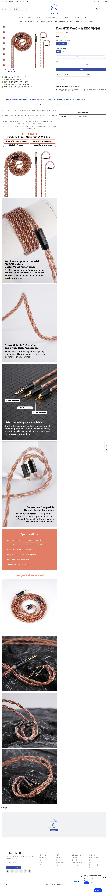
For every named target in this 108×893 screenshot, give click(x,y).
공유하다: (8, 69)
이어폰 (38, 17)
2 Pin (63, 52)
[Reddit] (9, 71)
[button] (103, 9)
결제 (56, 860)
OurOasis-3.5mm (61, 44)
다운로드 (57, 865)
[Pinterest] (21, 71)
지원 (86, 17)
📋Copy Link (10, 69)
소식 (40, 865)
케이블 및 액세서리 (51, 17)
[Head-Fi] (12, 71)
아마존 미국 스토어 (94, 855)
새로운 (29, 17)
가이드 (40, 862)
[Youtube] (21, 871)
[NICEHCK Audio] (54, 9)
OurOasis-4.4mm (73, 44)
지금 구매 (80, 69)
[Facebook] (27, 1)
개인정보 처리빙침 (77, 862)
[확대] (49, 27)
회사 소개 (74, 857)
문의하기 (74, 860)
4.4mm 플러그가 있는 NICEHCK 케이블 (28, 21)
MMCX (58, 52)
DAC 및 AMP (65, 17)
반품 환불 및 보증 (76, 855)
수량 (57, 61)
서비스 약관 (75, 865)
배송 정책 (57, 857)
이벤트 (21, 17)
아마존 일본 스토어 (94, 857)
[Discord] (23, 1)
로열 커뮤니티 (42, 857)
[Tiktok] (25, 871)
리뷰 (40, 860)
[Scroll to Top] (105, 885)
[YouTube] (15, 71)
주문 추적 (57, 855)
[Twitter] (20, 1)
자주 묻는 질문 (59, 862)
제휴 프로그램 (42, 855)
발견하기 (77, 17)
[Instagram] (17, 1)
